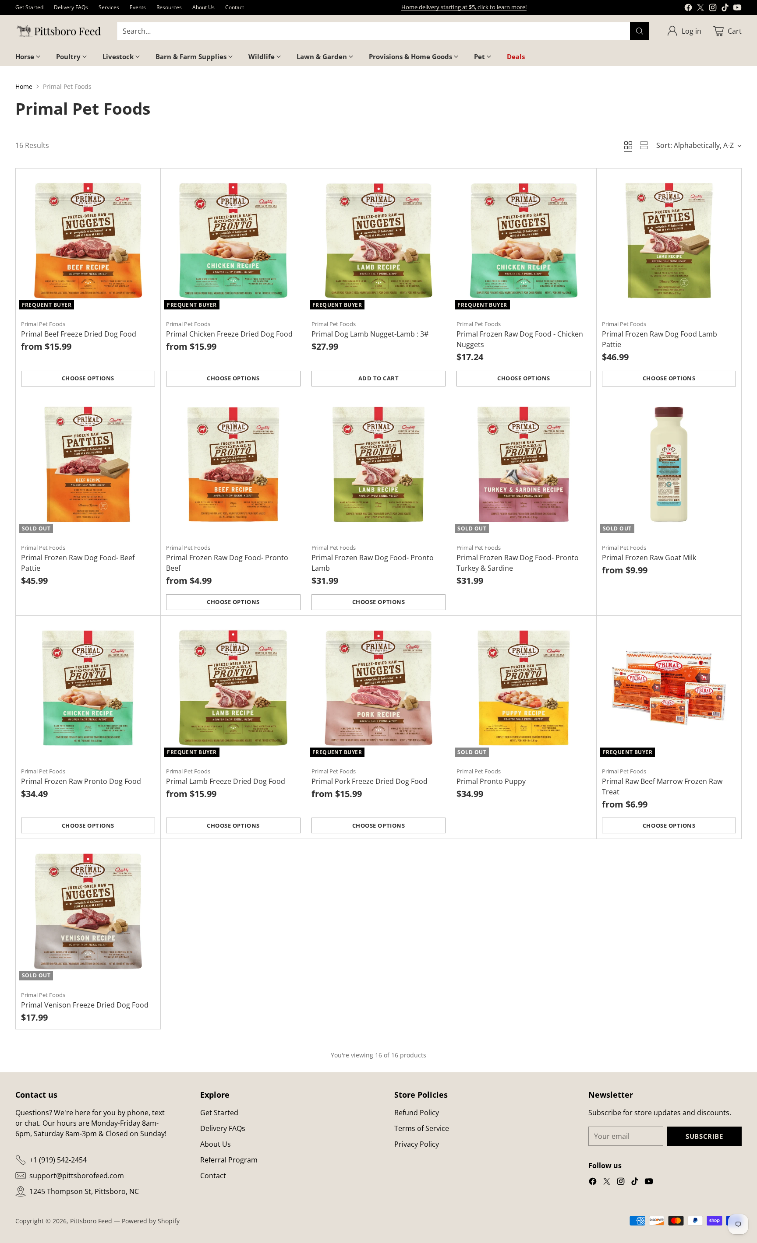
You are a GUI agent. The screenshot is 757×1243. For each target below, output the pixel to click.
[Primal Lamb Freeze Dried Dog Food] (233, 688)
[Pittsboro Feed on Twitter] (700, 8)
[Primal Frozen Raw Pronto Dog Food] (88, 688)
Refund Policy (416, 1112)
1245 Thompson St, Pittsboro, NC (84, 1191)
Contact (213, 1175)
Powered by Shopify (151, 1221)
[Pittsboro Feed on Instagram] (712, 8)
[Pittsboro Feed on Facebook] (688, 8)
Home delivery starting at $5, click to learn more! (464, 7)
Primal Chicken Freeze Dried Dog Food (229, 334)
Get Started (219, 1112)
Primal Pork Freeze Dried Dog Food (369, 781)
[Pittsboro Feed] (59, 31)
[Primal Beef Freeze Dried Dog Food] (88, 241)
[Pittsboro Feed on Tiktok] (725, 8)
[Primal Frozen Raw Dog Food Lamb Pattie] (669, 241)
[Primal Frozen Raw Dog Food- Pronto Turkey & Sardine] (523, 464)
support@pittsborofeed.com (76, 1175)
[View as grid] (628, 145)
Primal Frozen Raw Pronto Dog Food (81, 781)
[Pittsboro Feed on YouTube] (737, 8)
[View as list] (644, 145)
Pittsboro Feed (91, 1221)
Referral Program (229, 1160)
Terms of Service (421, 1128)
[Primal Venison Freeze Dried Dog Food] (88, 911)
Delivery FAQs (222, 1128)
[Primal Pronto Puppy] (523, 688)
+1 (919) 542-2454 (58, 1160)
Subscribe (704, 1136)
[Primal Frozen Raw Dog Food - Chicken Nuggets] (523, 241)
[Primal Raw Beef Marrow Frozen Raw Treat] (669, 688)
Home (23, 86)
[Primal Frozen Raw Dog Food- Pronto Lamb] (378, 464)
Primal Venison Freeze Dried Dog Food (85, 1005)
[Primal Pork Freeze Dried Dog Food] (378, 688)
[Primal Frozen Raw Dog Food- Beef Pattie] (88, 464)
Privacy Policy (416, 1144)
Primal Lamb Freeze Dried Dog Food (225, 781)
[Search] (639, 31)
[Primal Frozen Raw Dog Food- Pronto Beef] (233, 464)
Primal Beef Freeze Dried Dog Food (78, 334)
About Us (215, 1144)
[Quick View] (149, 180)
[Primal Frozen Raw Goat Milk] (669, 464)
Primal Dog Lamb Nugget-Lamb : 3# (369, 334)
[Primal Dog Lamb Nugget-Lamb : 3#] (378, 241)
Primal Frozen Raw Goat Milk (649, 557)
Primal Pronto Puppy (491, 781)
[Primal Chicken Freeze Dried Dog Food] (233, 241)
